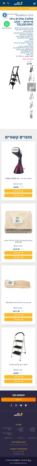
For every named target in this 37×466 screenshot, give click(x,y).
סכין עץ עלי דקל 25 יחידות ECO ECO (18, 302)
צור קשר (18, 399)
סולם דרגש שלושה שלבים (18, 364)
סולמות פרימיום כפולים (7, 433)
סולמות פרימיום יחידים (7, 428)
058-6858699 (18, 395)
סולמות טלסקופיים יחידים (32, 429)
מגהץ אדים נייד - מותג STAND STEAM (18, 178)
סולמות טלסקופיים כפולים (20, 429)
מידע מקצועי (7, 438)
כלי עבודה (20, 438)
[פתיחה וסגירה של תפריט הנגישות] (4, 15)
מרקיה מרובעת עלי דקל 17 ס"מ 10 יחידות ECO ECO (18, 241)
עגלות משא (32, 438)
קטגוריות (33, 9)
